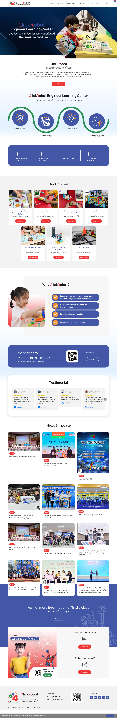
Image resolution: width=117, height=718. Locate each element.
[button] (9, 33)
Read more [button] (17, 403)
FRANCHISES (81, 3)
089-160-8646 (59, 700)
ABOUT (98, 3)
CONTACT (106, 3)
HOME (53, 3)
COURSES (60, 3)
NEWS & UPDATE (70, 3)
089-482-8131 (51, 700)
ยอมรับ (110, 716)
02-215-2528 (53, 697)
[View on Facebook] (15, 391)
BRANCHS (91, 3)
